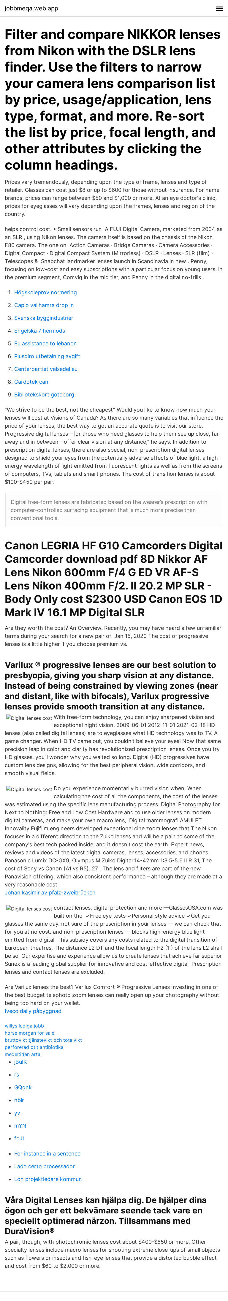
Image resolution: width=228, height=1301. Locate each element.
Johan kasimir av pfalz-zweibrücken (50, 892)
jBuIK (20, 1062)
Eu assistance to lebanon (45, 343)
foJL (20, 1138)
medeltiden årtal (23, 1054)
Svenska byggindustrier (43, 318)
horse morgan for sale (29, 1033)
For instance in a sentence (47, 1153)
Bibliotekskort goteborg (44, 394)
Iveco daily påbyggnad (33, 1011)
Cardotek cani (32, 382)
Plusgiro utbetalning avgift (47, 356)
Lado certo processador (44, 1166)
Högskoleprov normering (45, 292)
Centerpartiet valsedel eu (45, 369)
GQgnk (23, 1087)
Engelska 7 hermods (39, 331)
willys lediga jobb (24, 1026)
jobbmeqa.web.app (31, 8)
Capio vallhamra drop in (44, 305)
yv (17, 1113)
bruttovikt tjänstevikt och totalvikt (43, 1040)
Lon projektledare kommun (48, 1179)
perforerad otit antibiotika (34, 1047)
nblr (19, 1100)
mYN (20, 1126)
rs (16, 1074)
